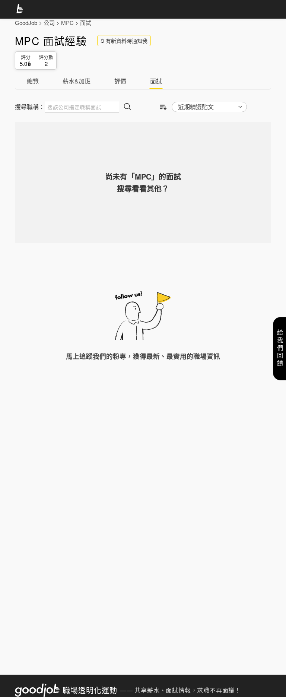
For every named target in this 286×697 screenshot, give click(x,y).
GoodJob (26, 22)
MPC (67, 22)
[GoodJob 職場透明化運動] (21, 10)
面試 (85, 22)
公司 (49, 22)
